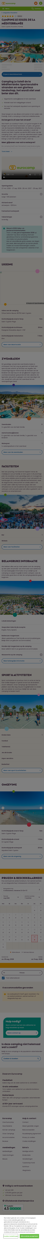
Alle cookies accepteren (29, 1236)
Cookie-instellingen (11, 1236)
